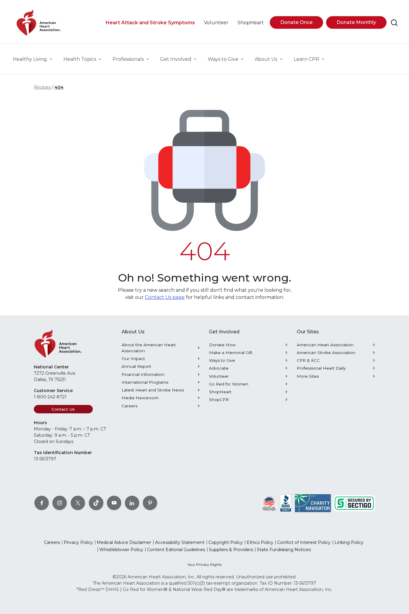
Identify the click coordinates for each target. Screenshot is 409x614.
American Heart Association (325, 344)
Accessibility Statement (180, 542)
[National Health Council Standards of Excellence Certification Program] (269, 502)
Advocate (218, 368)
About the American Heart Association (149, 347)
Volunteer (219, 376)
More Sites (308, 376)
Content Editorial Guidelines (176, 549)
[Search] (394, 22)
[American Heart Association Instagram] (59, 502)
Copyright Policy (225, 542)
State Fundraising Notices (284, 549)
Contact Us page (165, 297)
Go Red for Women (228, 384)
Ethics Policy (260, 542)
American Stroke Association (326, 352)
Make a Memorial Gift (230, 352)
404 (58, 87)
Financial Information (143, 374)
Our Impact (133, 358)
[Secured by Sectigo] (354, 502)
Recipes (42, 87)
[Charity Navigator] (313, 502)
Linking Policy (348, 542)
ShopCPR (219, 399)
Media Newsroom (140, 397)
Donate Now (222, 344)
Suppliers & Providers (231, 549)
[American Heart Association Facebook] (41, 502)
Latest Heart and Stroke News (153, 390)
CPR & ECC (308, 360)
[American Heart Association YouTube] (114, 502)
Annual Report (136, 366)
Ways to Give (222, 360)
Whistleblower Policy (121, 549)
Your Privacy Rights (204, 564)
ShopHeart (220, 391)
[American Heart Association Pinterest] (150, 502)
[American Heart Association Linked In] (132, 502)
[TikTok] (96, 502)
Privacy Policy (78, 542)
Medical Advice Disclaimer (124, 542)
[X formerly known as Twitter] (78, 502)
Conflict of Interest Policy (304, 542)
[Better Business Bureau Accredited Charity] (286, 502)
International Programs (145, 382)
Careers (129, 405)
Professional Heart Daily (321, 368)
